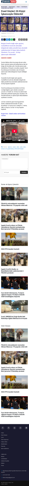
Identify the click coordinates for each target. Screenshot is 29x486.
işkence (10, 147)
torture (3, 148)
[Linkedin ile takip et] (14, 427)
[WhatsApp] (12, 39)
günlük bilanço (11, 148)
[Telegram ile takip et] (26, 427)
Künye (2, 465)
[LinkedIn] (9, 39)
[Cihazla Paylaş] (14, 39)
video (18, 147)
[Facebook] (2, 39)
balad (22, 148)
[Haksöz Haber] (8, 2)
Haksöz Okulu (4, 441)
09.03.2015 (17, 148)
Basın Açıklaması (5, 448)
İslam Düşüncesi (4, 439)
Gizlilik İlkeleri (4, 458)
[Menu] (26, 2)
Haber (2, 432)
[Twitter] (5, 39)
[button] (22, 39)
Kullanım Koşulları (5, 461)
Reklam (2, 463)
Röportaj (3, 446)
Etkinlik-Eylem (4, 444)
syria (21, 147)
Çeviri (2, 437)
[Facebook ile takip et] (2, 427)
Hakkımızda (3, 454)
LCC (6, 148)
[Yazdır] (19, 39)
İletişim (2, 456)
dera (24, 147)
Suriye (18, 6)
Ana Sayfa (5, 6)
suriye (14, 147)
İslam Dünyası (12, 6)
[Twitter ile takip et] (8, 427)
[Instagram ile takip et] (20, 427)
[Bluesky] (7, 39)
